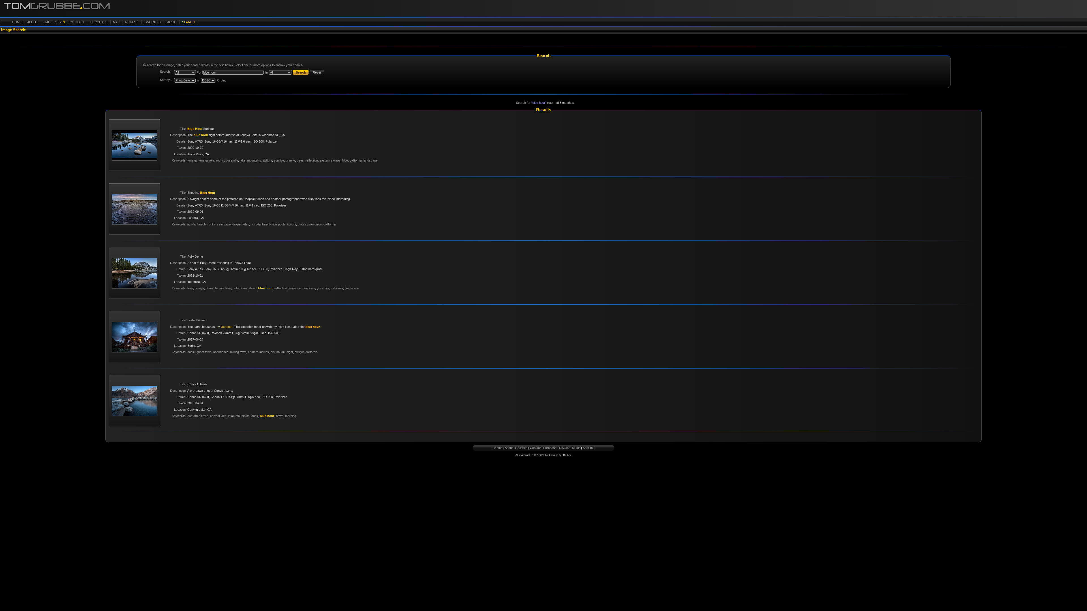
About (32, 22)
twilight (267, 160)
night (289, 352)
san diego (315, 224)
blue (345, 160)
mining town (238, 352)
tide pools (278, 224)
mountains (254, 160)
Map (116, 22)
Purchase (98, 22)
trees (300, 160)
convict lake (218, 416)
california (356, 160)
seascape (224, 224)
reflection (311, 160)
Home (17, 22)
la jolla (191, 224)
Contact (77, 22)
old (273, 352)
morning (290, 416)
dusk (254, 416)
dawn (252, 288)
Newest (131, 22)
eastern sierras (330, 160)
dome (209, 288)
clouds (302, 224)
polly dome (240, 288)
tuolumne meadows (301, 288)
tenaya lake (206, 160)
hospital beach (261, 224)
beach (201, 224)
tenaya (192, 160)
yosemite (232, 160)
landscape (370, 160)
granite (290, 160)
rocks (220, 160)
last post (226, 326)
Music (171, 22)
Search (188, 22)
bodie (191, 352)
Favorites (152, 22)
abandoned (220, 352)
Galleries (52, 22)
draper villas (240, 224)
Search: (165, 71)
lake (242, 160)
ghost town (203, 352)
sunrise (279, 160)
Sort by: (165, 79)
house (280, 352)
